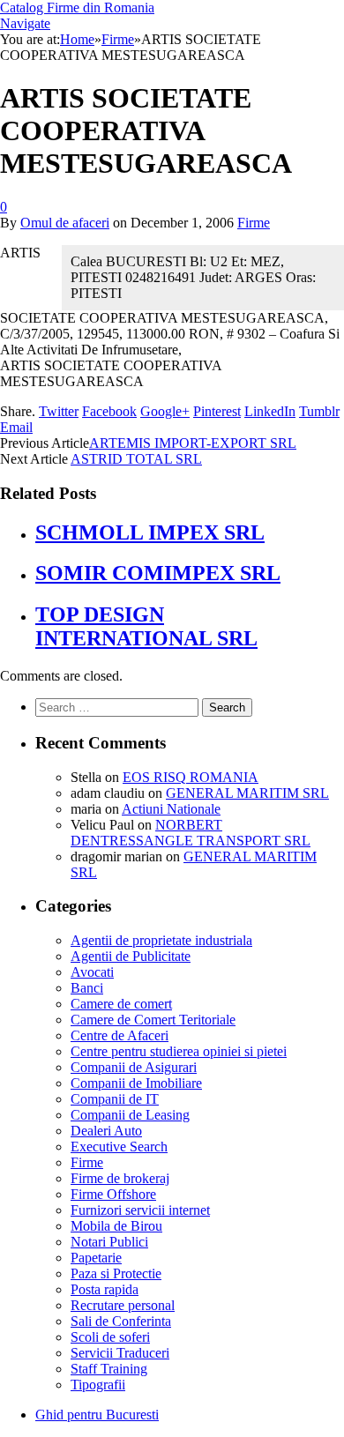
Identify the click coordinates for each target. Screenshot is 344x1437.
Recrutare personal (123, 1305)
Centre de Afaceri (119, 1035)
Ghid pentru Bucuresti (97, 1414)
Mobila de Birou (116, 1225)
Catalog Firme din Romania (77, 7)
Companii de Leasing (130, 1114)
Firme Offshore (113, 1194)
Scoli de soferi (110, 1336)
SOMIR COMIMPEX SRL (157, 573)
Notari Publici (109, 1241)
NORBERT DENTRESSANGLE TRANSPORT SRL (190, 832)
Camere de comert (121, 1003)
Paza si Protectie (116, 1273)
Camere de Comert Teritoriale (153, 1019)
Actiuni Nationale (171, 808)
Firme (253, 222)
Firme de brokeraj (120, 1178)
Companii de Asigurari (134, 1067)
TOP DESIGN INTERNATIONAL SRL (146, 626)
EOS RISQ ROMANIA (190, 777)
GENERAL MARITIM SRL (247, 793)
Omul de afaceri (64, 222)
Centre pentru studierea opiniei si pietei (179, 1051)
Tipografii (98, 1384)
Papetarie (96, 1257)
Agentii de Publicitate (131, 956)
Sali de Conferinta (121, 1321)
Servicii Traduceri (120, 1352)
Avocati (92, 971)
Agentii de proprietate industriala (161, 940)
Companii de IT (115, 1098)
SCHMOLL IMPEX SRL (150, 532)
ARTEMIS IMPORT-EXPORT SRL (192, 443)
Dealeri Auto (106, 1130)
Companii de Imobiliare (136, 1083)
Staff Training (109, 1368)
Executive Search (119, 1146)
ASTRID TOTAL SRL (136, 458)
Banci (87, 987)
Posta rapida (104, 1289)
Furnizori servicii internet (140, 1209)
